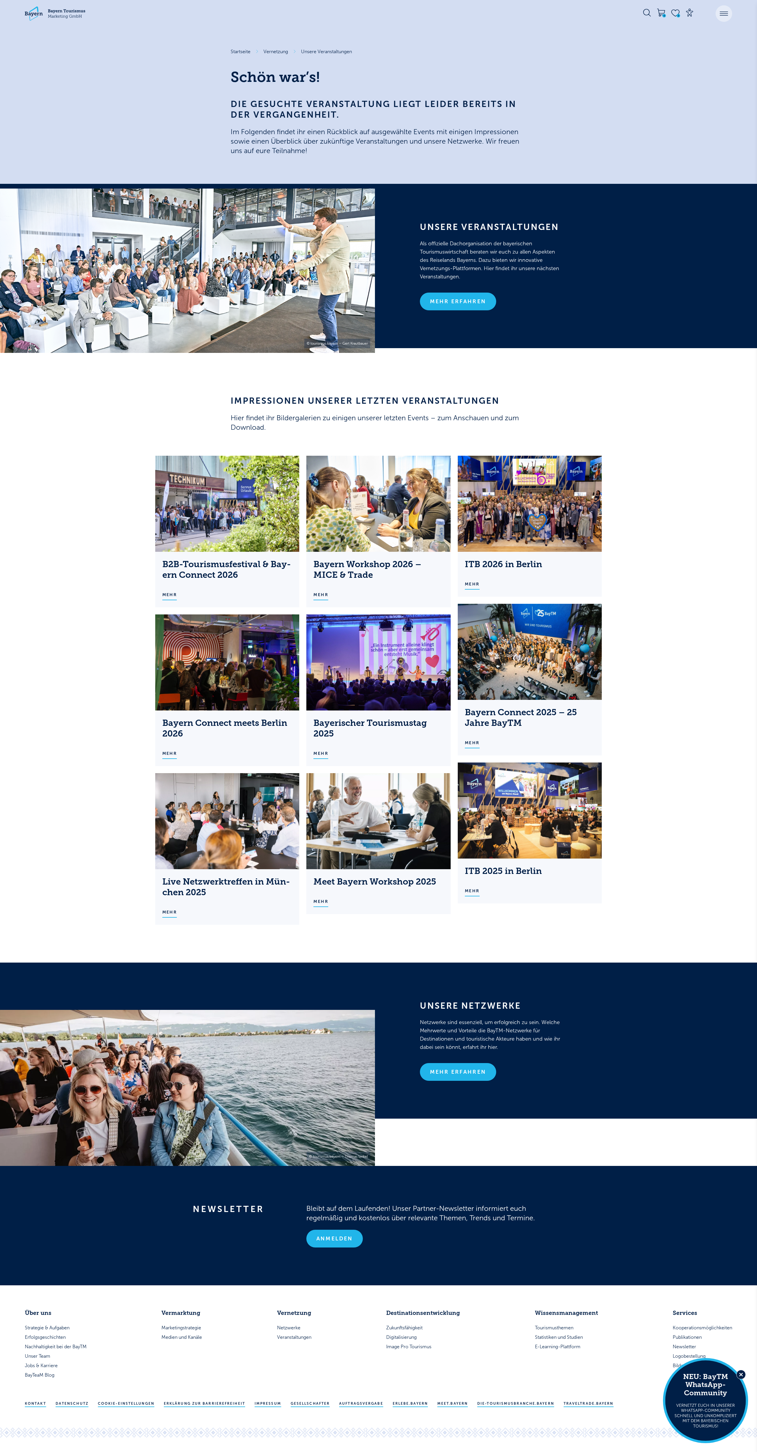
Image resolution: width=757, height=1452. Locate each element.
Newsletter (684, 1346)
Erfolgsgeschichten (45, 1337)
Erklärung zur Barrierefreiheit (204, 1403)
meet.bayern (452, 1403)
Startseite (240, 51)
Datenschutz (72, 1403)
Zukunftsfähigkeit (404, 1328)
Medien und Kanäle (181, 1337)
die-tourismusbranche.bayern (515, 1403)
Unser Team (37, 1356)
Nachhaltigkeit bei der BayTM (56, 1346)
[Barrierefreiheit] (689, 12)
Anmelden (334, 1238)
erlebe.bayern (410, 1403)
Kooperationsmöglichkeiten (702, 1328)
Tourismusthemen (554, 1328)
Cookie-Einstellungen (126, 1403)
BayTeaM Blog (39, 1375)
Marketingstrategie (181, 1328)
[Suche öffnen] (647, 12)
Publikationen (687, 1337)
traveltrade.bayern (589, 1403)
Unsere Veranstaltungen (326, 51)
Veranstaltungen (294, 1337)
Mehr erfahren (458, 301)
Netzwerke (288, 1328)
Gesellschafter (310, 1403)
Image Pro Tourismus (408, 1346)
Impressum (268, 1403)
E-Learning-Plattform (557, 1346)
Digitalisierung (401, 1337)
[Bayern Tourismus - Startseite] (55, 14)
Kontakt (35, 1403)
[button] (724, 13)
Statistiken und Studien (559, 1337)
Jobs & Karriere (41, 1365)
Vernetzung (275, 51)
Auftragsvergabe (361, 1403)
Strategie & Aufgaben (47, 1328)
